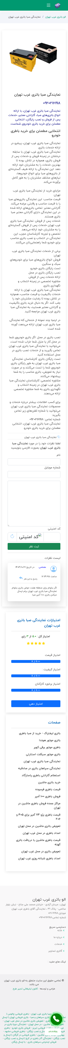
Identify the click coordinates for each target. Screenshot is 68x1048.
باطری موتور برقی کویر (47, 747)
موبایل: (62, 913)
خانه (59, 930)
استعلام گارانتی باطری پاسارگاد (41, 775)
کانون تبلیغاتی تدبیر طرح (25, 989)
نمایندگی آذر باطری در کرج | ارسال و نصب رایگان (27, 1038)
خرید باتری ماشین (49, 782)
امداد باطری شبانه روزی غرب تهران (39, 858)
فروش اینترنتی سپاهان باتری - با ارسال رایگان (34, 1042)
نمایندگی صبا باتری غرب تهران (42, 761)
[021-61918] (56, 1019)
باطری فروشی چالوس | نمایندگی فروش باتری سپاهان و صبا (36, 1015)
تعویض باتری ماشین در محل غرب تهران (23, 1021)
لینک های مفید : (57, 961)
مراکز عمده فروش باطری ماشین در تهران (39, 805)
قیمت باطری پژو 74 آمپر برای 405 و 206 (38, 816)
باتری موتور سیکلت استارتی (43, 754)
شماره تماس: (59, 917)
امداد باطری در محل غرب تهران (41, 832)
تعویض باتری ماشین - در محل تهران (46, 1024)
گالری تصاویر (55, 951)
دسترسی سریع (57, 927)
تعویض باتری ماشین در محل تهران (39, 825)
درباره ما (57, 937)
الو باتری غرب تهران (55, 17)
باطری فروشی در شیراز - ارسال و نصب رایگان (34, 1029)
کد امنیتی (54, 528)
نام (58, 455)
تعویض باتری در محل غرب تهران (40, 851)
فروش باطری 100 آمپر (47, 796)
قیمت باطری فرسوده (47, 789)
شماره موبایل (52, 467)
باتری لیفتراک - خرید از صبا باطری (39, 733)
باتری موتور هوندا (49, 740)
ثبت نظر (34, 546)
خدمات (58, 944)
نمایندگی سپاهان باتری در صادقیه (39, 768)
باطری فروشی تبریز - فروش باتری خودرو (31, 1028)
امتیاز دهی (36, 703)
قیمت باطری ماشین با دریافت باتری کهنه (38, 842)
